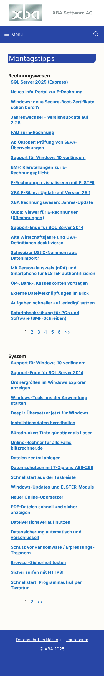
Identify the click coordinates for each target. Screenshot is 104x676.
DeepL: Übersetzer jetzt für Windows (49, 413)
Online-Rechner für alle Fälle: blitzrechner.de (41, 445)
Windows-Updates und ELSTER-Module (52, 487)
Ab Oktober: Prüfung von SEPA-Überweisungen (44, 145)
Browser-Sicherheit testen (38, 562)
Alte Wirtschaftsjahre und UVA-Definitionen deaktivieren (44, 240)
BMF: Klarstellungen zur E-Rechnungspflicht (39, 170)
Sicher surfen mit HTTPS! (37, 572)
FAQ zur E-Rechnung (32, 132)
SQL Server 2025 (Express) (39, 82)
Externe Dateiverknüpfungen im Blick (50, 293)
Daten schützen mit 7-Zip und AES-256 (52, 467)
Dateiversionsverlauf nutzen (40, 522)
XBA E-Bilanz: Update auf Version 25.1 (50, 192)
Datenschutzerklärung (38, 639)
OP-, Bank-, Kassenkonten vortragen (49, 283)
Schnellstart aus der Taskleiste (43, 477)
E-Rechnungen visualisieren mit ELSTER (53, 182)
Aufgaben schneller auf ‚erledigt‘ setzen (53, 303)
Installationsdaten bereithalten (43, 422)
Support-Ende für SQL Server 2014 (47, 227)
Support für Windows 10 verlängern (48, 157)
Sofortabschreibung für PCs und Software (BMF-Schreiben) (45, 315)
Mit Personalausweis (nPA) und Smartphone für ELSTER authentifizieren (53, 270)
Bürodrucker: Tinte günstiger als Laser (51, 432)
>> (68, 332)
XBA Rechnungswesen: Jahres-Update (52, 202)
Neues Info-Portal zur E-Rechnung (47, 91)
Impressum (77, 639)
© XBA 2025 (52, 648)
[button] (96, 34)
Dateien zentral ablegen (36, 457)
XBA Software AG (72, 13)
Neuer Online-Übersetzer (37, 497)
